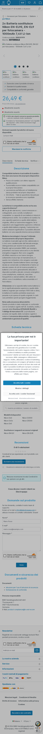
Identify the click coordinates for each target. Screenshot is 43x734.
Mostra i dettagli (22, 388)
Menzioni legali (13, 398)
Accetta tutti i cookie (22, 383)
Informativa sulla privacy (27, 398)
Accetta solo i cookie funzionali (22, 394)
